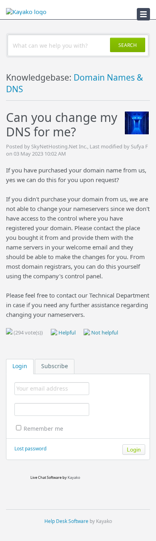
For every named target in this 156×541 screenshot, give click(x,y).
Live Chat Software (46, 477)
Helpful (66, 332)
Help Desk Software (66, 521)
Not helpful (104, 332)
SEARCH (127, 45)
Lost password (30, 448)
